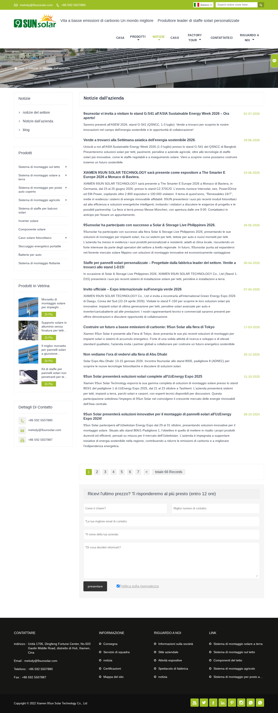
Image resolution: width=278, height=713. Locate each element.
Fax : (17, 677)
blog (26, 130)
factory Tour (195, 38)
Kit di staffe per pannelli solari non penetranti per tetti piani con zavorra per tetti (54, 373)
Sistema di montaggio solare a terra (238, 644)
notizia (107, 660)
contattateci (222, 37)
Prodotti (138, 36)
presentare (95, 586)
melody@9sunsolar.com (36, 5)
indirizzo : (20, 644)
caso (174, 37)
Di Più (49, 314)
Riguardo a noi (249, 38)
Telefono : (20, 669)
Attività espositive (170, 660)
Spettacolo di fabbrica (173, 668)
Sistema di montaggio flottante (39, 263)
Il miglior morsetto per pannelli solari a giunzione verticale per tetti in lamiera (54, 350)
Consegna (110, 644)
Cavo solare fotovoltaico (34, 237)
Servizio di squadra (116, 652)
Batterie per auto (29, 254)
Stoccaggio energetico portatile (39, 246)
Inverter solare (28, 221)
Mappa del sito (113, 677)
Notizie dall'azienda (38, 121)
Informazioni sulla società (175, 644)
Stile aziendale (168, 652)
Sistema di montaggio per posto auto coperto (244, 677)
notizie (159, 36)
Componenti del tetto (227, 660)
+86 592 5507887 (40, 439)
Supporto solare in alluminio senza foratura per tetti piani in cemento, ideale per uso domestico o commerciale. (54, 326)
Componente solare (32, 229)
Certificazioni (112, 668)
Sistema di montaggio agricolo (39, 200)
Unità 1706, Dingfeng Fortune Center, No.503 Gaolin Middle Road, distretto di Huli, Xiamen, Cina (59, 648)
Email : (18, 660)
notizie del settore (36, 112)
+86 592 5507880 (73, 5)
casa (120, 37)
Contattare (24, 633)
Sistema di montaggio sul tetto (39, 167)
